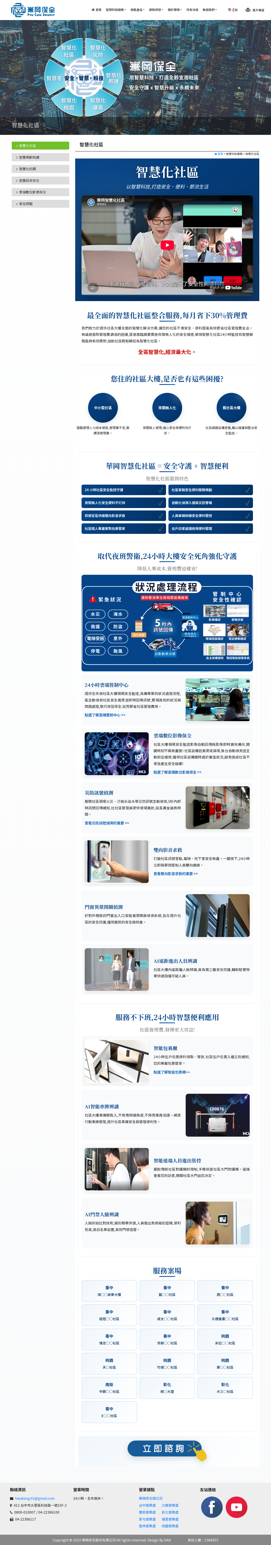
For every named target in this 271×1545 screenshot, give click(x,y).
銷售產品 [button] (136, 10)
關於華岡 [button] (174, 10)
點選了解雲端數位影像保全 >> (178, 772)
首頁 (99, 10)
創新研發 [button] (155, 10)
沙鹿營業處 (170, 1529)
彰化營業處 (170, 1536)
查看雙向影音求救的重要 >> (176, 873)
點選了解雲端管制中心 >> (105, 714)
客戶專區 (258, 10)
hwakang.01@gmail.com (35, 1523)
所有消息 (192, 10)
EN (234, 9)
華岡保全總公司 (150, 1523)
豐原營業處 (147, 1536)
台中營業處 (147, 1529)
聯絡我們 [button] (209, 10)
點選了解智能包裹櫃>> (172, 1071)
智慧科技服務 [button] (115, 10)
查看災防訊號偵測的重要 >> (107, 822)
